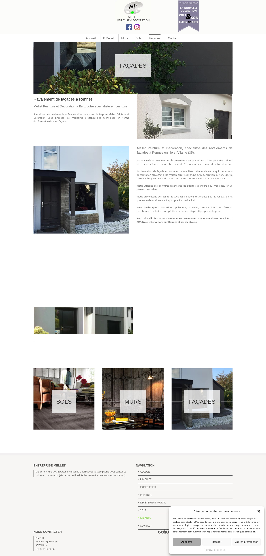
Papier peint (148, 487)
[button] (259, 511)
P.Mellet (145, 479)
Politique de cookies (215, 549)
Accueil (145, 471)
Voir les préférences (246, 541)
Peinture (146, 495)
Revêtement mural (153, 502)
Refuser (216, 541)
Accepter (186, 541)
